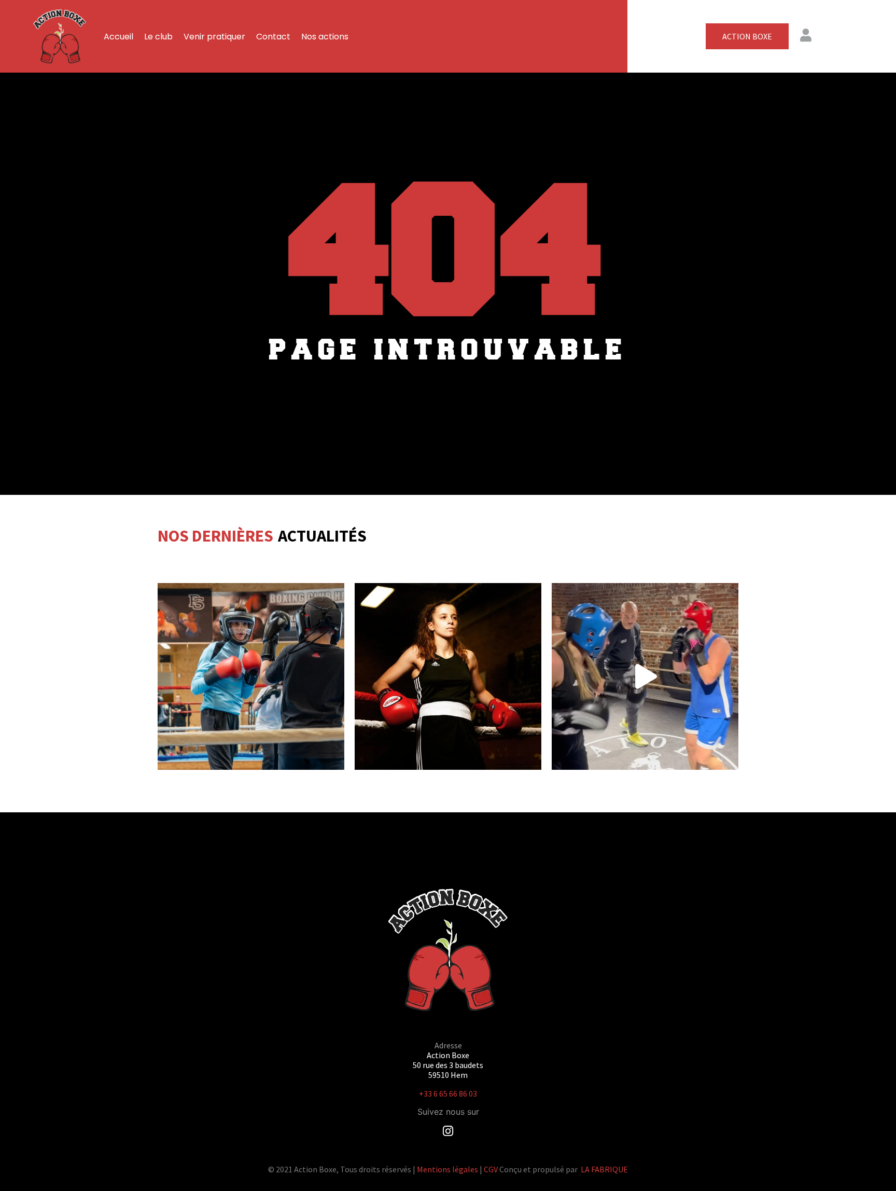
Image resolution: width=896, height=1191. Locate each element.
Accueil (118, 37)
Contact (273, 37)
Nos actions (324, 37)
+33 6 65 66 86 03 (448, 1093)
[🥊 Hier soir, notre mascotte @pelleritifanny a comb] (645, 676)
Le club (158, 37)
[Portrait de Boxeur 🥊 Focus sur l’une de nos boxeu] (448, 676)
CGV (491, 1169)
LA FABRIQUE (604, 1169)
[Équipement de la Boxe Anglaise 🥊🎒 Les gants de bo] (251, 676)
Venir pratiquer (214, 37)
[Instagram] (448, 1131)
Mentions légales (447, 1169)
